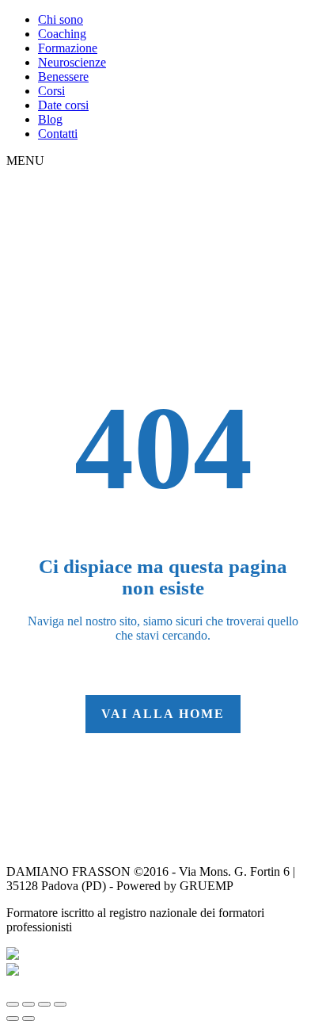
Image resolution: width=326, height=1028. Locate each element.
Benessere (63, 76)
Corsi (51, 90)
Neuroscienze (72, 62)
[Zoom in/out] (60, 1004)
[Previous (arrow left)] (12, 1018)
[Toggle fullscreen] (44, 1004)
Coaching (62, 33)
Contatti (58, 133)
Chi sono (60, 19)
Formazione (67, 48)
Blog (50, 119)
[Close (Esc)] (12, 1004)
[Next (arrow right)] (28, 1018)
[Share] (28, 1004)
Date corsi (63, 105)
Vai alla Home (163, 713)
